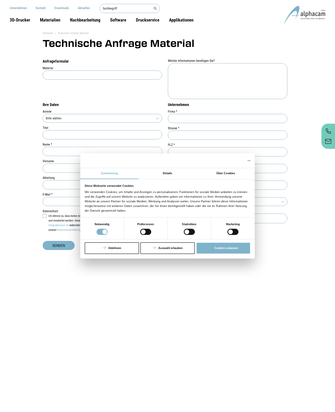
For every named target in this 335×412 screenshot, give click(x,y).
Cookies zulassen (226, 248)
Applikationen (181, 20)
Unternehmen (18, 8)
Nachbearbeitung (85, 20)
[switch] (145, 232)
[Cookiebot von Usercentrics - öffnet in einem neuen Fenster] (233, 161)
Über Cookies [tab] (225, 173)
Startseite (48, 33)
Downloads (61, 8)
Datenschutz (50, 211)
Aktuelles (84, 8)
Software (118, 20)
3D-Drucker (20, 20)
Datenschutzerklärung (69, 229)
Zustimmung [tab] (109, 173)
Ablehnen (114, 248)
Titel (45, 128)
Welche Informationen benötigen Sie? (191, 61)
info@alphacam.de (58, 225)
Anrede (47, 111)
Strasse (173, 128)
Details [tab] (167, 173)
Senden (58, 245)
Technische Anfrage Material (73, 33)
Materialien (50, 20)
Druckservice (147, 20)
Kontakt (41, 8)
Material (48, 68)
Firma (172, 111)
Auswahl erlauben (170, 248)
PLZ (171, 145)
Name (47, 144)
